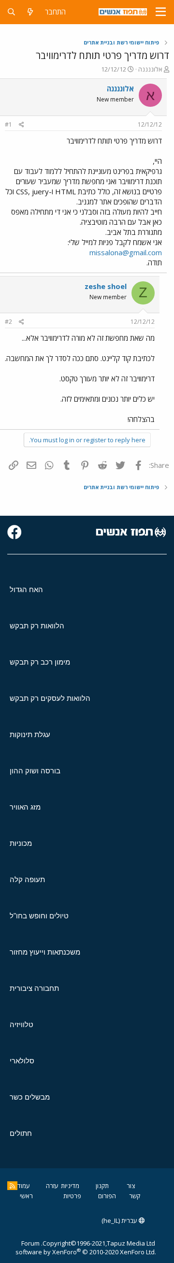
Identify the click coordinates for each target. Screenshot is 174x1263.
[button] (160, 12)
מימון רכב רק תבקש (40, 662)
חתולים (21, 1133)
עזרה (52, 1185)
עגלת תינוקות (30, 734)
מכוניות (21, 843)
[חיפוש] (11, 12)
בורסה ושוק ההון (35, 771)
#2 (8, 322)
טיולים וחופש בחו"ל (39, 916)
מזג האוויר (25, 807)
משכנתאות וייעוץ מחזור (45, 952)
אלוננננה (150, 69)
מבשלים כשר (30, 1097)
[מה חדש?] (30, 12)
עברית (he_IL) (120, 1220)
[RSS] (12, 1185)
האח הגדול (26, 589)
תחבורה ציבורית (34, 988)
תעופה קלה (27, 879)
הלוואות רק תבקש (37, 626)
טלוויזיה (21, 1024)
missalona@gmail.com (125, 252)
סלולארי (22, 1061)
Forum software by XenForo (85, 1247)
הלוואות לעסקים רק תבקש (50, 698)
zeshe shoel (106, 286)
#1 (8, 124)
